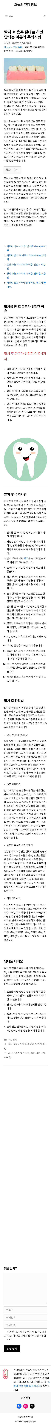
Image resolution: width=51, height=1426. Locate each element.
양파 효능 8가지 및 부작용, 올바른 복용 (26, 273)
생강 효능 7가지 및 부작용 (20, 264)
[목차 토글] (15, 170)
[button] (44, 16)
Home (7, 47)
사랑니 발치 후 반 (15, 255)
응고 (26, 558)
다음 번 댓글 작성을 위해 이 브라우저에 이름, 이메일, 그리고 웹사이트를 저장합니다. (26, 1335)
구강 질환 (17, 47)
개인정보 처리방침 (25, 1417)
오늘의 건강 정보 (25, 5)
